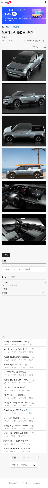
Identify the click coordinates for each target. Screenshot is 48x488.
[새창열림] (7, 2)
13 (24, 457)
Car (7, 27)
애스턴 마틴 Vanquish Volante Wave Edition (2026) (17, 425)
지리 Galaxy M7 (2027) (13, 387)
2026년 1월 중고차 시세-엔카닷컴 (17, 433)
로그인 (45, 2)
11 (15, 457)
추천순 (13, 277)
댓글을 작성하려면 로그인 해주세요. (18, 269)
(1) (27, 410)
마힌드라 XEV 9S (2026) (13, 372)
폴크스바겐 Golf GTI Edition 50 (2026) (17, 418)
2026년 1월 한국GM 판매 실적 (16, 441)
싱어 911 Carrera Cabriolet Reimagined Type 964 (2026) (17, 349)
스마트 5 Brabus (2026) (13, 395)
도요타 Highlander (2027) (13, 364)
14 (28, 457)
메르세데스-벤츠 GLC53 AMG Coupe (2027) (17, 380)
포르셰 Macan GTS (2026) (14, 410)
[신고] (45, 46)
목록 (6, 255)
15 (32, 457)
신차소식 (15, 27)
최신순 (4, 277)
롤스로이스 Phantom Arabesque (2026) (17, 357)
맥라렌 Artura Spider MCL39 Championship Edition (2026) (17, 402)
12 (19, 457)
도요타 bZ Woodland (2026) (15, 341)
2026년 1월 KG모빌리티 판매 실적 (17, 448)
